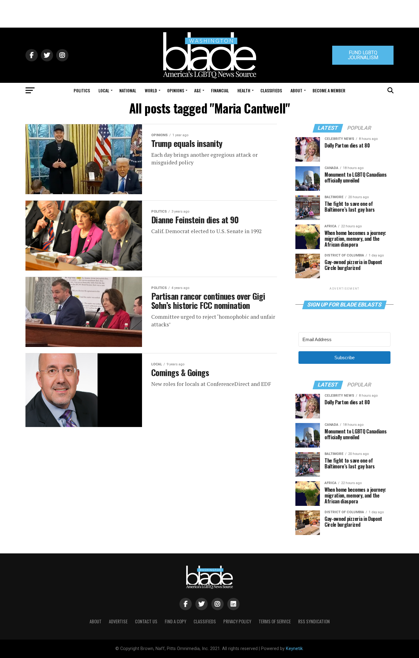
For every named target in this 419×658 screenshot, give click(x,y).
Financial (220, 90)
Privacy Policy (237, 621)
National (127, 90)
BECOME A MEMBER (329, 90)
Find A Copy (175, 621)
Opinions (175, 90)
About (296, 90)
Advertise (118, 621)
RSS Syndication (314, 621)
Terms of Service (275, 621)
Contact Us (146, 621)
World (151, 90)
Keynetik (294, 648)
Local (103, 90)
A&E (197, 90)
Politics (82, 90)
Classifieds (271, 90)
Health (243, 90)
